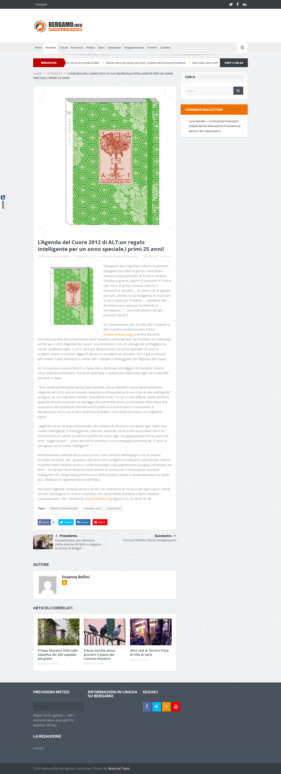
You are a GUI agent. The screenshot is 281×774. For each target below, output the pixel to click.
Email (168, 256)
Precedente (68, 536)
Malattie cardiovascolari (64, 508)
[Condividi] (3, 202)
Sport (101, 47)
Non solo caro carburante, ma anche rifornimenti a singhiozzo (212, 62)
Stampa (153, 256)
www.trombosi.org (117, 334)
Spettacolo (114, 47)
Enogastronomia (134, 47)
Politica (90, 47)
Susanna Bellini (61, 256)
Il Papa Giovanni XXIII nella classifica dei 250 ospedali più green (58, 654)
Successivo (163, 536)
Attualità (50, 47)
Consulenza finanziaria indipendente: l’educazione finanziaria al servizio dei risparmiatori (214, 126)
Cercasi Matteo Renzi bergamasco (149, 540)
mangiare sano (92, 508)
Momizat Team (119, 768)
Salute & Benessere (125, 256)
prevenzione (114, 508)
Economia (77, 47)
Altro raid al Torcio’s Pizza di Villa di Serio (149, 652)
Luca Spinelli (197, 121)
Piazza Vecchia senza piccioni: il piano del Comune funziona (123, 62)
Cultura (63, 47)
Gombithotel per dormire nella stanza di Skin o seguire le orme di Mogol (78, 544)
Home (38, 47)
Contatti (41, 4)
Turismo (152, 47)
